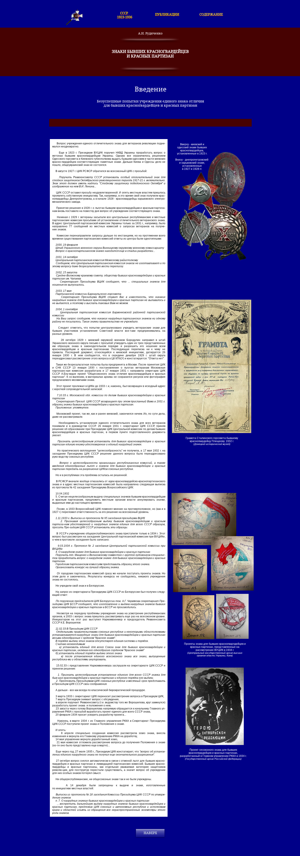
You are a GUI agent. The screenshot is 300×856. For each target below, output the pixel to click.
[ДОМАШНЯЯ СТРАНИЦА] (74, 17)
